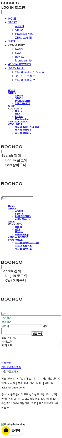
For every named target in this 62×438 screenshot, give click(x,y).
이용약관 (6, 362)
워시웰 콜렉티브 (25, 80)
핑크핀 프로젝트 (25, 76)
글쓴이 (5, 326)
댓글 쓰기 (37, 333)
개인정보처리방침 (11, 367)
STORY (12, 22)
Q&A (18, 53)
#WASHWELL (16, 68)
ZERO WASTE (23, 37)
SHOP (12, 41)
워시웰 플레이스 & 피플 (29, 72)
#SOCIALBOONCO (19, 64)
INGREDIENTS (24, 34)
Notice (19, 49)
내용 (45, 326)
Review (19, 57)
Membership (23, 60)
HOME (12, 18)
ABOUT (19, 26)
